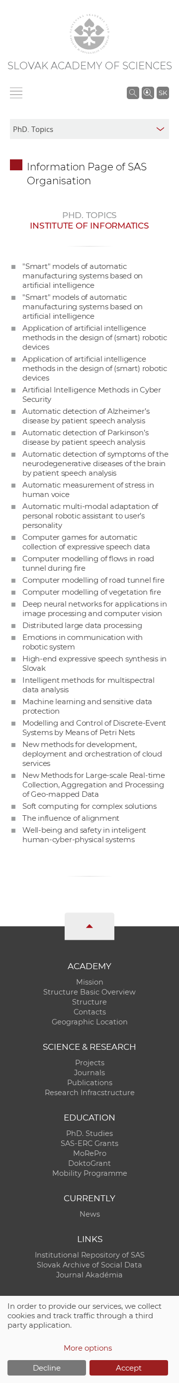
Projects (89, 1062)
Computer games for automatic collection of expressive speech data (86, 541)
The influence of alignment (70, 818)
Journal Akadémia (89, 1274)
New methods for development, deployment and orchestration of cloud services (92, 754)
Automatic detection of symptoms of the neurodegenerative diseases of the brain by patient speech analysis (95, 463)
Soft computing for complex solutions (89, 806)
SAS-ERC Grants (89, 1143)
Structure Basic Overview (89, 992)
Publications (89, 1082)
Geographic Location (90, 1021)
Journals (89, 1072)
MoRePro (89, 1153)
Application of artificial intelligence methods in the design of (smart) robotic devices (94, 337)
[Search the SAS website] (133, 93)
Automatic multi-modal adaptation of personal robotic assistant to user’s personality (90, 516)
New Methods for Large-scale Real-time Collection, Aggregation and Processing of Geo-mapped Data (93, 784)
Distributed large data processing (82, 625)
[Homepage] (89, 34)
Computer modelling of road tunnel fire (93, 580)
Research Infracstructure (90, 1092)
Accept (129, 1368)
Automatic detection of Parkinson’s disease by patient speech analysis (85, 437)
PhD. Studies (89, 1133)
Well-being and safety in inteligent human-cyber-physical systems (84, 834)
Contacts (90, 1011)
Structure (89, 1002)
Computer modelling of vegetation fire (91, 592)
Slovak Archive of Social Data (89, 1264)
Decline (47, 1368)
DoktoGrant (89, 1163)
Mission (89, 982)
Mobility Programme (89, 1173)
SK (163, 93)
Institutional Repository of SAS (90, 1255)
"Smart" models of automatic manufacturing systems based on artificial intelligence (82, 275)
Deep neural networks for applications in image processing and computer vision (94, 608)
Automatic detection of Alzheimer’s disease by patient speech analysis (85, 415)
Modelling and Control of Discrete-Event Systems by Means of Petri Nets (94, 727)
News (90, 1214)
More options (88, 1348)
